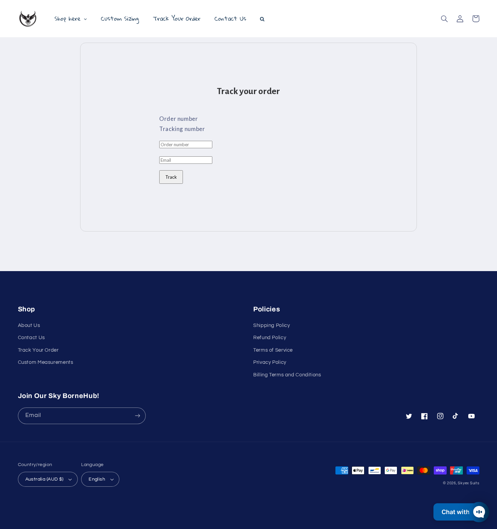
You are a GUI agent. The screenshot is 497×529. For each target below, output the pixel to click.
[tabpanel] (248, 161)
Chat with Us (460, 511)
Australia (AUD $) (44, 479)
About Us (29, 325)
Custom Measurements (45, 362)
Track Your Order (38, 350)
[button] (444, 18)
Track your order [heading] (248, 91)
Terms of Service (273, 350)
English (97, 479)
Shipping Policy (271, 325)
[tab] (248, 119)
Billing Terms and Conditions (287, 374)
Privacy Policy (269, 362)
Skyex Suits (468, 483)
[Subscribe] (137, 415)
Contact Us (31, 337)
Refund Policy (269, 337)
